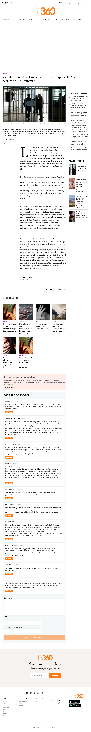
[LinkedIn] (38, 693)
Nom (6, 620)
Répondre (9, 412)
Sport (67, 19)
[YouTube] (34, 693)
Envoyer (55, 675)
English (70, 3)
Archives (21, 705)
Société (37, 19)
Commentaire (9, 598)
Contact (38, 703)
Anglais (79, 3)
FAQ (37, 701)
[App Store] (74, 701)
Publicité (21, 703)
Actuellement (6, 19)
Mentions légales (56, 703)
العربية (86, 3)
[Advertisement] (45, 44)
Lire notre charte (9, 388)
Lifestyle (80, 19)
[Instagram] (42, 693)
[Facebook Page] (27, 693)
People (74, 19)
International (46, 19)
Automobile (5, 713)
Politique (22, 19)
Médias (61, 19)
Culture (55, 19)
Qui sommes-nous (23, 701)
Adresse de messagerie (13, 627)
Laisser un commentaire (34, 637)
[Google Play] (75, 705)
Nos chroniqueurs (7, 719)
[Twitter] (31, 693)
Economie (30, 19)
